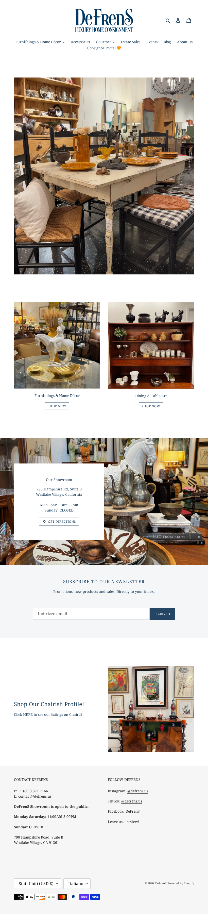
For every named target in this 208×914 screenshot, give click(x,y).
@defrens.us (137, 790)
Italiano (75, 883)
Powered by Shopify (180, 883)
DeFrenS (133, 811)
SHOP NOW (57, 406)
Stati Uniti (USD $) (36, 883)
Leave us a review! (123, 821)
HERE (28, 714)
